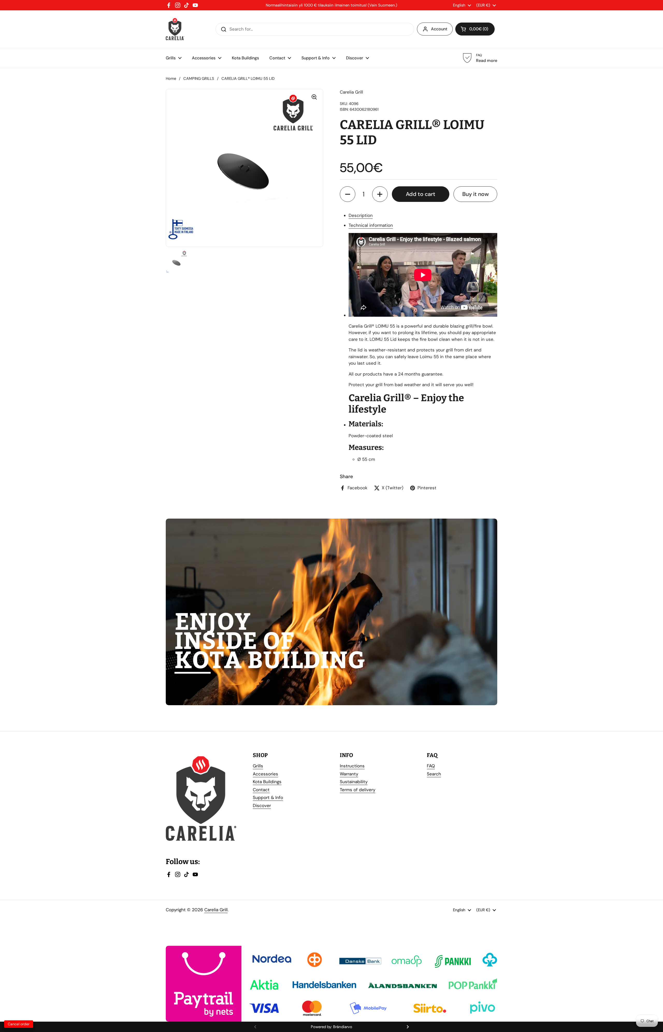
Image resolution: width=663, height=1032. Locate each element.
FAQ (431, 766)
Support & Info (268, 797)
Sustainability (353, 781)
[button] (347, 194)
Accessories (265, 774)
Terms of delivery (357, 790)
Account (439, 29)
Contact (261, 790)
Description (361, 215)
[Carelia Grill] (175, 29)
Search (434, 774)
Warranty (349, 774)
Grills (258, 766)
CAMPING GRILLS (198, 78)
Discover (262, 805)
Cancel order (19, 1024)
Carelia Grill (216, 910)
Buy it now (475, 194)
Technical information (371, 225)
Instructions (352, 766)
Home (171, 78)
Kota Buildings (267, 781)
